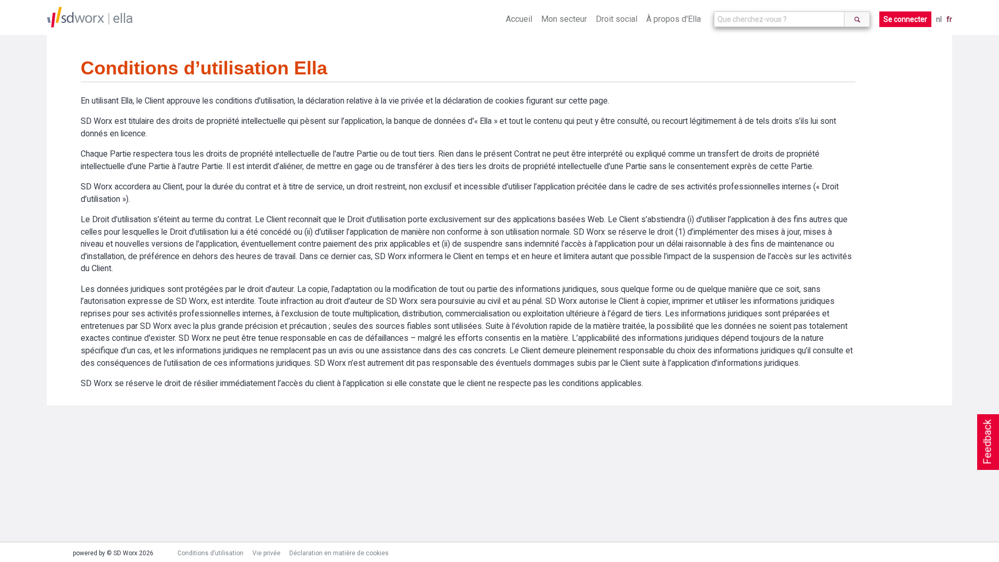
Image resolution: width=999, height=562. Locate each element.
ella (123, 18)
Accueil (519, 19)
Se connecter (905, 19)
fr (949, 19)
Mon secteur (564, 19)
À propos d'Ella (673, 19)
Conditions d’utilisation (210, 553)
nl (939, 19)
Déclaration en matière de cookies (339, 553)
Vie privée (266, 553)
